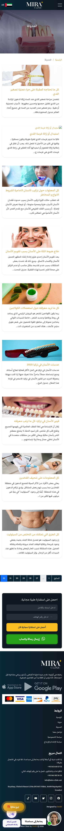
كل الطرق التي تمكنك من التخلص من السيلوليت (33, 534)
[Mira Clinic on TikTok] (28, 798)
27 (37, 578)
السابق (57, 578)
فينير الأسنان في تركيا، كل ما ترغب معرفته (36, 421)
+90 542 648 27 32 (55, 766)
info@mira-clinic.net (53, 780)
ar (2, 5)
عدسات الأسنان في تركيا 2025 (43, 364)
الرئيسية (59, 717)
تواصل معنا (57, 732)
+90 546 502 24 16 (54, 775)
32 (4, 578)
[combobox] (53, 617)
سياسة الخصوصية (55, 737)
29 (24, 578)
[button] (54, 818)
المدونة (59, 727)
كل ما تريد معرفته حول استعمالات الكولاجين (34, 308)
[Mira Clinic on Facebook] (59, 798)
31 (10, 578)
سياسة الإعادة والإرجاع (53, 741)
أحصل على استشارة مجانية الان (32, 627)
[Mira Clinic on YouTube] (36, 798)
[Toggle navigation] (60, 5)
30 (17, 578)
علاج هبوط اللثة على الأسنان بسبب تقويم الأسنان (32, 251)
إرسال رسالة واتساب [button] (29, 639)
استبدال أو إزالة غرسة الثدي (44, 133)
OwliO (59, 806)
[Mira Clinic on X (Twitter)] (43, 798)
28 (30, 578)
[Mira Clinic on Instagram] (51, 798)
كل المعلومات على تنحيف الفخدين (39, 478)
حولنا (60, 722)
